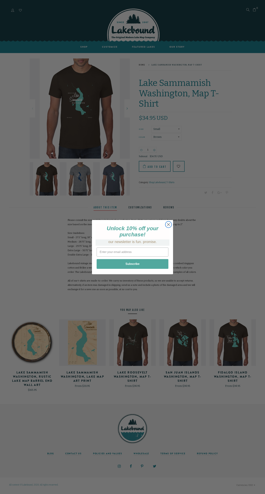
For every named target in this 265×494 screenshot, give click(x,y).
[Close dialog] (168, 224)
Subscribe (132, 263)
